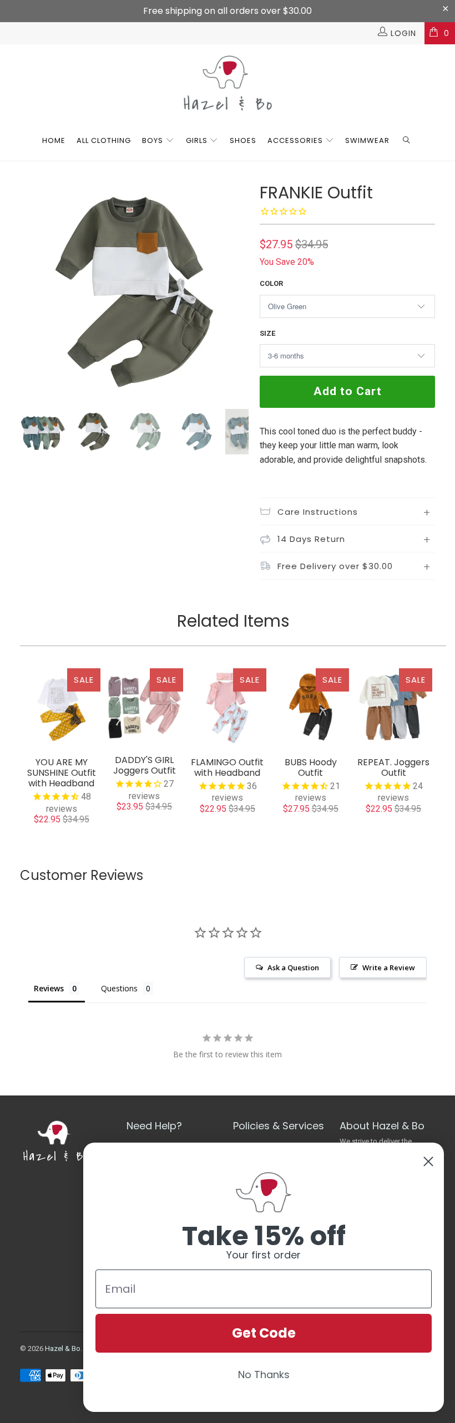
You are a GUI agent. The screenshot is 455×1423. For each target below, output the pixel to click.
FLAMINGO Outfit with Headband (227, 707)
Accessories (296, 140)
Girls (197, 140)
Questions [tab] (119, 988)
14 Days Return (311, 539)
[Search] (407, 141)
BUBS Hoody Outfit (311, 707)
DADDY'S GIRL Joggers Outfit (145, 706)
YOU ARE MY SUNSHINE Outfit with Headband (61, 707)
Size (267, 333)
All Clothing (104, 140)
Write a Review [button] (388, 967)
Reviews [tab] (49, 988)
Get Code (264, 1333)
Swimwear (367, 140)
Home (53, 140)
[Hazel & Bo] (227, 82)
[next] (236, 292)
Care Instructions (317, 512)
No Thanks (264, 1374)
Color (271, 283)
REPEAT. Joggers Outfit (393, 707)
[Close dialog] (428, 1161)
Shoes (243, 140)
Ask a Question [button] (293, 967)
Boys (152, 140)
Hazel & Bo (62, 1348)
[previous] (31, 292)
